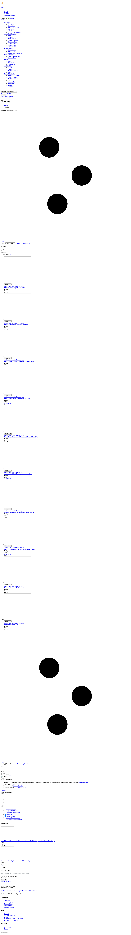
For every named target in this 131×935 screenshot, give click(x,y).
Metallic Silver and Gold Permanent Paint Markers (19, 512)
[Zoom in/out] (6, 932)
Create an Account (9, 15)
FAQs (6, 917)
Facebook (3, 891)
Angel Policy (8, 905)
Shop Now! (33, 3)
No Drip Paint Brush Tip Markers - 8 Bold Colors (19, 549)
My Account (7, 927)
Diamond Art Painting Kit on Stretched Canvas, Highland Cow (18, 861)
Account (3, 90)
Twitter (9, 891)
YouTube (13, 891)
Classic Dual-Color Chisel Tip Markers (16, 324)
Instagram (19, 891)
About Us (7, 900)
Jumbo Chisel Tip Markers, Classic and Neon (18, 474)
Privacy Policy (8, 904)
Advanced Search (6, 93)
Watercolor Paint (13, 812)
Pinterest (24, 891)
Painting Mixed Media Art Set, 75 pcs (15, 588)
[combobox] (9, 91)
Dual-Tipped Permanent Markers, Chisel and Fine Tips (21, 437)
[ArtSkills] (11, 18)
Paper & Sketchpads (14, 819)
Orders (6, 929)
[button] (9, 286)
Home (6, 105)
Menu (2, 19)
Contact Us (7, 13)
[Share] (3, 932)
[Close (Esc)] (1, 932)
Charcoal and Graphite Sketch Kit (14, 287)
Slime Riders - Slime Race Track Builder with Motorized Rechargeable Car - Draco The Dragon (28, 841)
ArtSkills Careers (9, 907)
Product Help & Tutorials (11, 920)
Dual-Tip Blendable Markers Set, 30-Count (17, 398)
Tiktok (29, 891)
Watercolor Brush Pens (11, 624)
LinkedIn (34, 891)
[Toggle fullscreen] (5, 932)
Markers (10, 814)
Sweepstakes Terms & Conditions (13, 918)
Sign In (6, 12)
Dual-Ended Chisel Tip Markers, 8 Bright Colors (19, 361)
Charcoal (10, 816)
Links (2, 7)
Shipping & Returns (10, 915)
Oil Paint (11, 809)
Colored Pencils (13, 818)
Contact (6, 914)
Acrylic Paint (12, 810)
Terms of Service (9, 902)
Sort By (3, 243)
